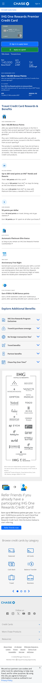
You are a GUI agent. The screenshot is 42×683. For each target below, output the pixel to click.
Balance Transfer (30, 569)
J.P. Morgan (18, 647)
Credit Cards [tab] (22, 624)
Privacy (15, 649)
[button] (40, 668)
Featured (11, 556)
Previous (13, 591)
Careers (8, 649)
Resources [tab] (22, 639)
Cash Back (11, 569)
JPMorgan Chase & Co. (31, 647)
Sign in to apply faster (25, 44)
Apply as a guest (26, 50)
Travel (12, 583)
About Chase (8, 647)
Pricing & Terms (16, 54)
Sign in (38, 3)
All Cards (30, 556)
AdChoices (30, 652)
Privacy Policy (6, 680)
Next (28, 591)
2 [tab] (21, 591)
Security (23, 649)
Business (30, 583)
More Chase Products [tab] (22, 631)
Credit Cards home (9, 10)
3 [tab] (24, 591)
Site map (21, 652)
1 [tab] (17, 591)
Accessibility (12, 652)
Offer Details (5, 54)
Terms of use (32, 649)
